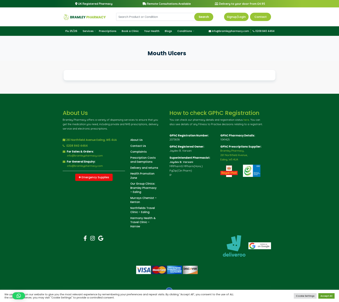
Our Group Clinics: (142, 184)
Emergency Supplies (95, 177)
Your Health (151, 31)
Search (204, 17)
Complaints (138, 152)
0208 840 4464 (265, 31)
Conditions (184, 31)
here (246, 119)
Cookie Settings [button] (305, 296)
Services (88, 31)
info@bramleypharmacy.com (230, 31)
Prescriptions (107, 31)
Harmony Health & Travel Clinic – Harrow (143, 222)
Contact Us (138, 146)
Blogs (168, 31)
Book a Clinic (130, 31)
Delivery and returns (144, 168)
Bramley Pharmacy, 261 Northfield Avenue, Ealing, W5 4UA (234, 155)
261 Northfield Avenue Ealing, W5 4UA (91, 140)
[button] (18, 295)
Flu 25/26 (71, 31)
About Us (136, 140)
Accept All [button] (326, 296)
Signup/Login (236, 17)
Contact (260, 17)
